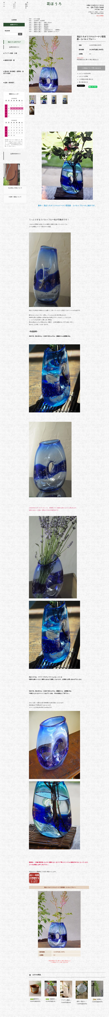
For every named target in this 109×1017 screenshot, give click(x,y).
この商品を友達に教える (86, 79)
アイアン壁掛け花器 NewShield (71, 1000)
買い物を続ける (83, 82)
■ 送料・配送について (15, 197)
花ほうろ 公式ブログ (14, 42)
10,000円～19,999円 (39, 20)
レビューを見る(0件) (85, 73)
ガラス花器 (37, 19)
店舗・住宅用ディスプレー (51, 31)
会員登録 (14, 20)
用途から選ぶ (38, 22)
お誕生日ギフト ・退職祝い (52, 30)
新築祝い (46, 24)
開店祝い (46, 26)
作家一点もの (48, 22)
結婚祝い (46, 28)
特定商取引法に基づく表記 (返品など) (87, 59)
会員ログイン (14, 24)
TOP (30, 19)
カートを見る (99, 15)
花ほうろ (54, 3)
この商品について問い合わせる (91, 68)
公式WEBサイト (14, 47)
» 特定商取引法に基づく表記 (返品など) (59, 960)
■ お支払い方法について (15, 188)
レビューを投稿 (83, 76)
